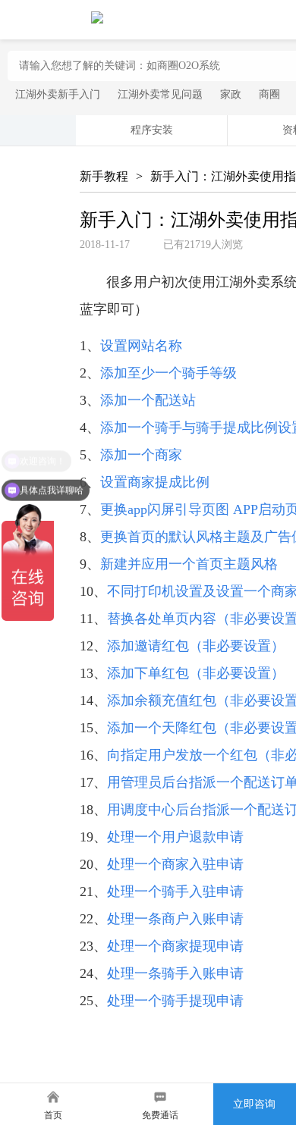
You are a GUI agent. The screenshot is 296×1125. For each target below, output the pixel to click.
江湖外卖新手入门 (57, 94)
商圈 (269, 94)
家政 (230, 94)
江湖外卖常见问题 (160, 94)
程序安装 (152, 130)
